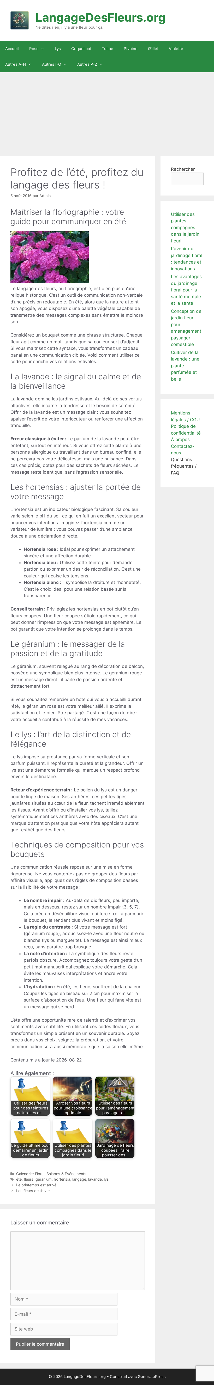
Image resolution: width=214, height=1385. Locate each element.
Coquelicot (81, 48)
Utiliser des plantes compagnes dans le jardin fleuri (185, 227)
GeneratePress (152, 1376)
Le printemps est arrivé (36, 1185)
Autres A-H (15, 64)
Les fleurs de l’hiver (33, 1190)
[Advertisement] (107, 111)
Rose (34, 48)
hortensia (62, 1179)
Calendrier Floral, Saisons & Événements (51, 1174)
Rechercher (183, 169)
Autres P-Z (87, 64)
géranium (43, 1179)
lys (106, 1179)
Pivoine (131, 48)
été (19, 1179)
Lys (58, 48)
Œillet (153, 48)
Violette (176, 48)
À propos (180, 439)
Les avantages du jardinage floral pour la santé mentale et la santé (186, 290)
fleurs (28, 1179)
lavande (95, 1179)
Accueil (12, 48)
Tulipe (107, 48)
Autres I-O (51, 64)
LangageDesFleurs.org (100, 17)
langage (79, 1179)
